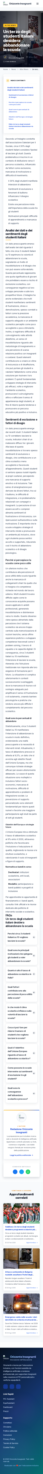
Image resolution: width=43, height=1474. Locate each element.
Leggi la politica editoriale (20, 1155)
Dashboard (7, 1407)
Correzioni (7, 1435)
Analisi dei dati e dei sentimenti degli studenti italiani (20, 89)
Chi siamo (7, 1427)
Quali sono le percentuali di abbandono (19, 111)
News (13, 69)
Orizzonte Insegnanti (16, 58)
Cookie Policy (9, 1447)
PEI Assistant (8, 1399)
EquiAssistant (8, 1403)
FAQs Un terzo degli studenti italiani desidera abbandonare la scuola (21, 126)
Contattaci (7, 1423)
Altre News (10, 25)
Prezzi (5, 1411)
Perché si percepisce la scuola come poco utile (20, 103)
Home (5, 69)
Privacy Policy (9, 1439)
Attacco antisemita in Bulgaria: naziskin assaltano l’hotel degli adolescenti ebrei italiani (19, 1275)
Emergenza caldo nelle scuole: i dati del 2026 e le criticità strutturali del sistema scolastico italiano (21, 1320)
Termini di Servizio (10, 1443)
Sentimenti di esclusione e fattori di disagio (21, 96)
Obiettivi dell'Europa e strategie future (21, 118)
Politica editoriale (10, 1431)
